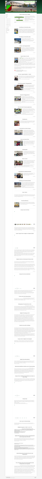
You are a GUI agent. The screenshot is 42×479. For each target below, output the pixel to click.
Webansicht (35, 477)
